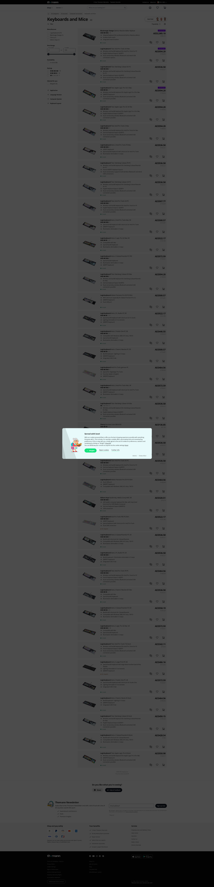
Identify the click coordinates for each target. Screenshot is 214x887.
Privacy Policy (142, 455)
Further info (115, 450)
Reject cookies (104, 450)
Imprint (134, 455)
